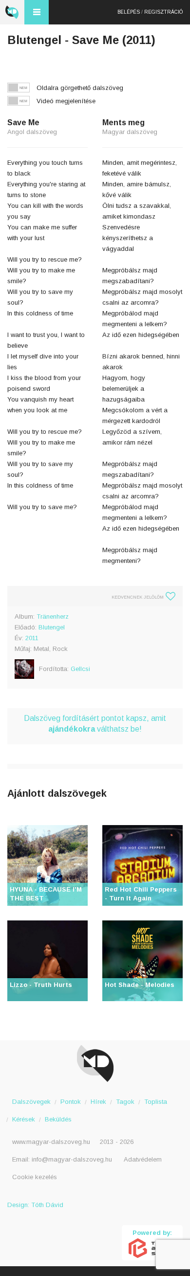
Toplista (155, 1101)
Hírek (98, 1101)
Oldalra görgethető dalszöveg (80, 87)
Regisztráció (163, 12)
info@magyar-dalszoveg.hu (72, 1159)
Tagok (125, 1101)
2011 (31, 638)
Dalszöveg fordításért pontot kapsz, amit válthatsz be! (95, 723)
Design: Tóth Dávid (35, 1205)
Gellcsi (80, 668)
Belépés (128, 12)
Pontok (70, 1101)
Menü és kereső (36, 12)
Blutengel (51, 627)
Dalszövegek (31, 1101)
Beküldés (58, 1119)
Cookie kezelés (34, 1177)
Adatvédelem (143, 1159)
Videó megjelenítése (66, 101)
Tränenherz (53, 616)
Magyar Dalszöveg (12, 12)
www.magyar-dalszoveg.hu (51, 1141)
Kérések (23, 1119)
